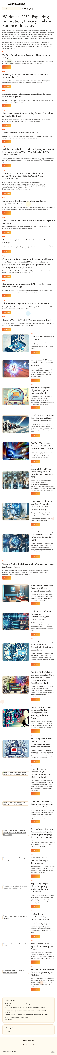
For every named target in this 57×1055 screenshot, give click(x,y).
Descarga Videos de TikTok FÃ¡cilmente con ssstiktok (26, 320)
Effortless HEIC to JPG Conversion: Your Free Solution (26, 303)
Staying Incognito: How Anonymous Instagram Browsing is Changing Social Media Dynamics (42, 833)
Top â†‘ (52, 1051)
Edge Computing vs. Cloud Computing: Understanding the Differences (40, 887)
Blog (3, 51)
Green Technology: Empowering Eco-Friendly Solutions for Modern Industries (40, 773)
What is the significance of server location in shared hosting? (25, 241)
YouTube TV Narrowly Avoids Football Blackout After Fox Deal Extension (42, 446)
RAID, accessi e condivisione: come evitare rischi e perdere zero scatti (28, 221)
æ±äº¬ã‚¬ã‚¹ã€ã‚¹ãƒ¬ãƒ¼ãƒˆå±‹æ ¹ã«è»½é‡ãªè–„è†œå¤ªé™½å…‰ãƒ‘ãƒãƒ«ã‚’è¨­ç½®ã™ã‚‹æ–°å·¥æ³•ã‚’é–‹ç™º (23, 176)
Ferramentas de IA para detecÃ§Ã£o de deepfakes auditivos (42, 363)
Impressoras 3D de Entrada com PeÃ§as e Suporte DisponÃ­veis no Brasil (24, 202)
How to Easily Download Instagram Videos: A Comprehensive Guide (42, 588)
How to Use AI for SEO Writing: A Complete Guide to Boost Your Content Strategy (41, 505)
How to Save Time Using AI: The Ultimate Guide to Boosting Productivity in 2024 (42, 536)
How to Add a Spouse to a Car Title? (42, 338)
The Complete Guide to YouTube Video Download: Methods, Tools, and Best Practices (42, 742)
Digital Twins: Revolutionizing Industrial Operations (40, 917)
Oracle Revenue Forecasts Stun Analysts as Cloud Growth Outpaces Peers (42, 418)
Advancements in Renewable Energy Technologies (39, 860)
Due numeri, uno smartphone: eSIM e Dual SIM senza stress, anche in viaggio (26, 285)
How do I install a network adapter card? (20, 132)
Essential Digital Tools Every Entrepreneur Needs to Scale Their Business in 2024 (42, 473)
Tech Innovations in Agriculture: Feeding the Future (42, 946)
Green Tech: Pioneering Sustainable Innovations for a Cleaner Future (42, 804)
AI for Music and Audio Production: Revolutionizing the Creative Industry (41, 615)
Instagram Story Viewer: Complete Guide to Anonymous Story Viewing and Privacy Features (42, 712)
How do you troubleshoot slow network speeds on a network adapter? (25, 76)
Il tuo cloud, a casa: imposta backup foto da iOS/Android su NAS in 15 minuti (28, 114)
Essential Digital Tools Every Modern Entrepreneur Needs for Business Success (28, 565)
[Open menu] (28, 4)
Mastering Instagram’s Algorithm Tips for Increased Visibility (41, 390)
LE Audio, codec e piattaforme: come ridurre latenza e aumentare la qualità (26, 95)
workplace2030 (17, 4)
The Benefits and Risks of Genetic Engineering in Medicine (42, 972)
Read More (7, 67)
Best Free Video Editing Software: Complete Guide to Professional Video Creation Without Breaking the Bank (43, 677)
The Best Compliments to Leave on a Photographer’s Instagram (26, 56)
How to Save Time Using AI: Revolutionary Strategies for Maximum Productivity (42, 646)
